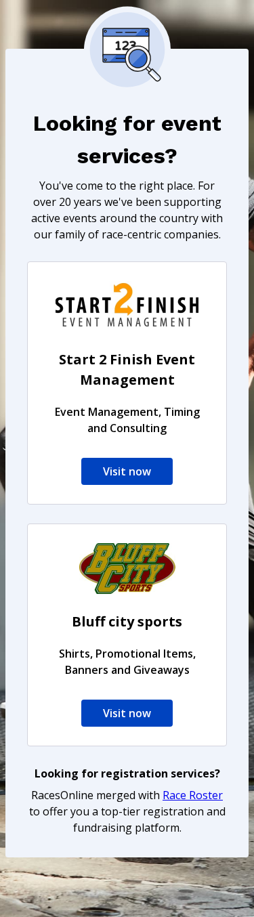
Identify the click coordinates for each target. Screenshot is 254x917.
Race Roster (193, 795)
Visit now (127, 471)
